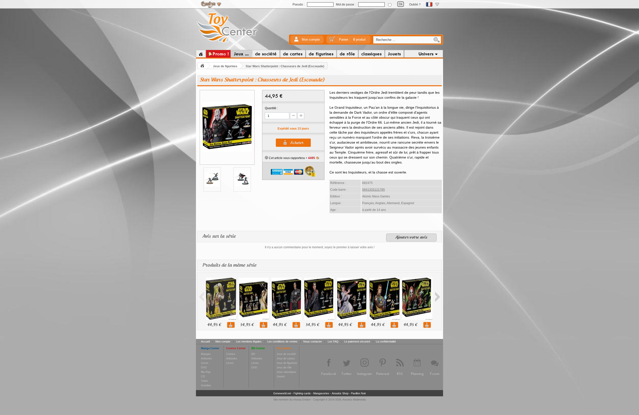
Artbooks (206, 358)
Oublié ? (415, 4)
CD (203, 376)
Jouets (281, 376)
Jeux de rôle (284, 367)
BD (253, 353)
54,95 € (247, 325)
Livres (204, 362)
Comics (230, 353)
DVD (204, 367)
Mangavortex (321, 393)
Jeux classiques (286, 371)
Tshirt (204, 380)
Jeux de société (286, 353)
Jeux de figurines (225, 66)
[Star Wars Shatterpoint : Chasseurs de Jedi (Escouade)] (227, 151)
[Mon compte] (296, 41)
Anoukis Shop (340, 393)
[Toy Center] (227, 43)
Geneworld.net (282, 393)
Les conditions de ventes (282, 341)
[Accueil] (201, 54)
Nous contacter (312, 341)
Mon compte (311, 39)
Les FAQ (333, 341)
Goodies (206, 385)
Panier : (352, 39)
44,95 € (214, 325)
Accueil (205, 341)
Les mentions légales (249, 341)
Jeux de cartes (286, 358)
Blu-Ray (206, 371)
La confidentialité (386, 341)
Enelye (306, 399)
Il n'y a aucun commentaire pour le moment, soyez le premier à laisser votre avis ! (319, 247)
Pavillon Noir (358, 393)
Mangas (206, 353)
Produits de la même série (229, 265)
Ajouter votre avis (411, 237)
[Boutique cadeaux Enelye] (266, 158)
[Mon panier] (332, 41)
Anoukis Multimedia (354, 399)
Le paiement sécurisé (357, 341)
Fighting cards (302, 393)
